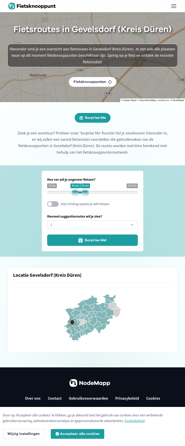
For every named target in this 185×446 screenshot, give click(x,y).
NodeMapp (178, 100)
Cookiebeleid (135, 420)
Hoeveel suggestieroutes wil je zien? (74, 216)
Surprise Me (95, 117)
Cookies (153, 398)
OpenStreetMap (147, 100)
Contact (55, 398)
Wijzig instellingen (23, 433)
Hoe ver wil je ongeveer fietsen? (71, 179)
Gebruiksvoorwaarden (88, 398)
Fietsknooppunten (90, 81)
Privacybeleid (127, 398)
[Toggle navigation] (173, 6)
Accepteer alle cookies (79, 433)
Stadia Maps (129, 100)
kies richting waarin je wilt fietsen (85, 204)
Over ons (33, 398)
